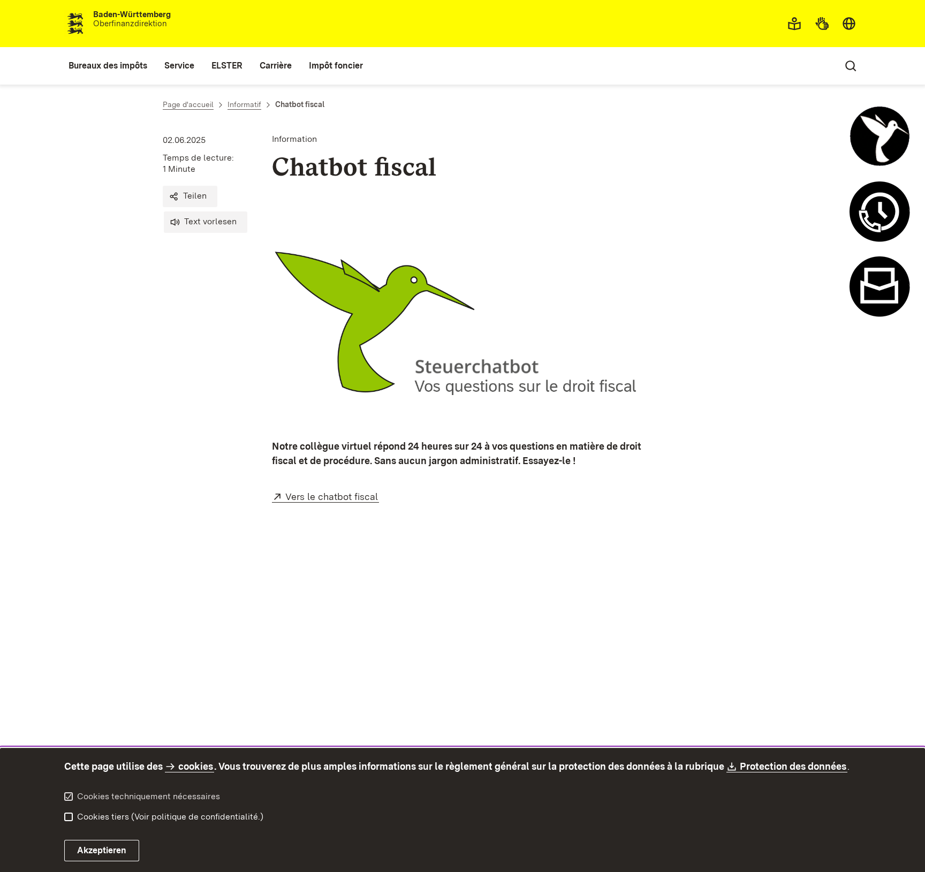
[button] (190, 196)
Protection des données (793, 766)
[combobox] (849, 23)
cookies (195, 766)
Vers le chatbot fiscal (332, 496)
